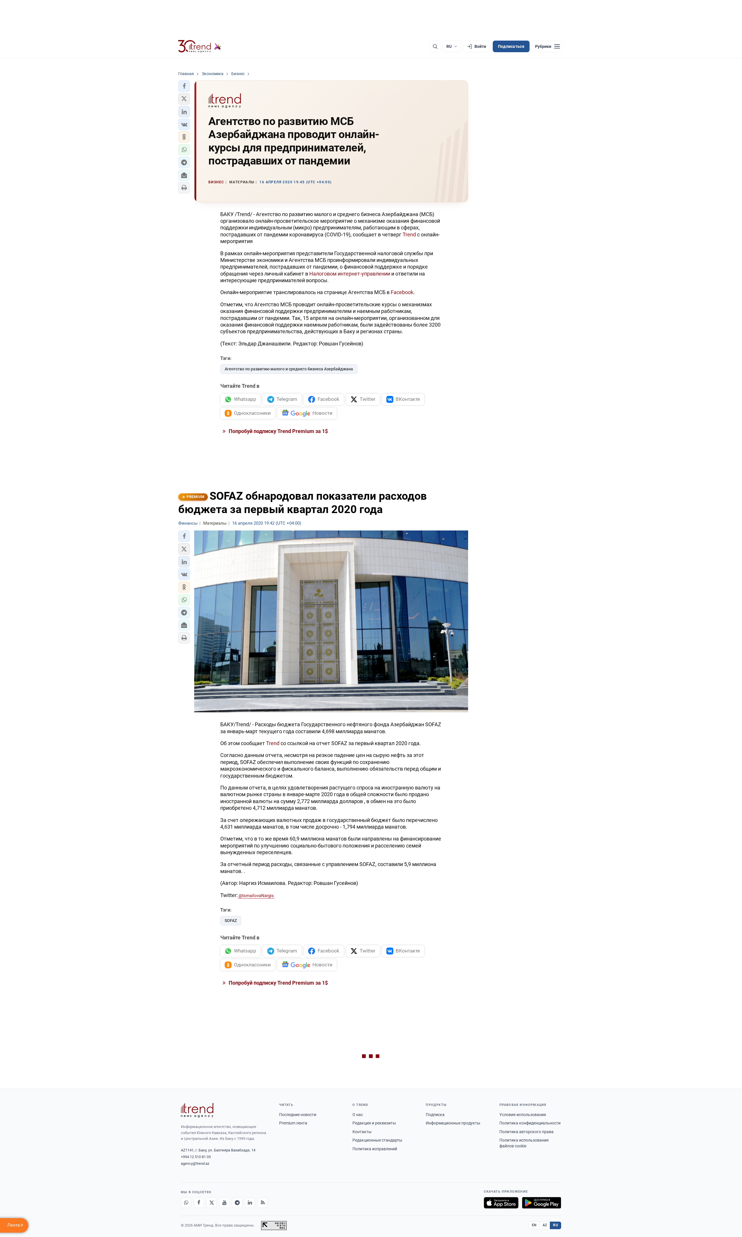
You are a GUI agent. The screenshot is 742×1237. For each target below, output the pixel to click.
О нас (357, 1114)
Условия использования (522, 1114)
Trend (409, 234)
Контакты (362, 1131)
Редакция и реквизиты (374, 1123)
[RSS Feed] (262, 1203)
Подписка (435, 1114)
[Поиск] (435, 46)
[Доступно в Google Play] (541, 1203)
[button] (184, 86)
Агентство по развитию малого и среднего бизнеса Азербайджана (289, 369)
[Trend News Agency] (197, 1110)
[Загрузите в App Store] (501, 1203)
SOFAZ (231, 920)
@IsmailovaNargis (256, 895)
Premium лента (293, 1123)
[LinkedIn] (250, 1203)
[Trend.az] (199, 46)
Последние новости (297, 1114)
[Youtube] (224, 1203)
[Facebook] (199, 1203)
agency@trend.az (195, 1163)
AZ (545, 1225)
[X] (211, 1203)
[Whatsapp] (186, 1203)
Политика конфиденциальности (530, 1123)
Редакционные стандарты (377, 1140)
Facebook (402, 292)
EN (534, 1225)
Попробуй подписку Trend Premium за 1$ (278, 431)
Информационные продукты (453, 1123)
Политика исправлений (374, 1149)
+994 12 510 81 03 (196, 1157)
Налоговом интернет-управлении (349, 274)
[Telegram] (237, 1203)
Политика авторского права (526, 1131)
